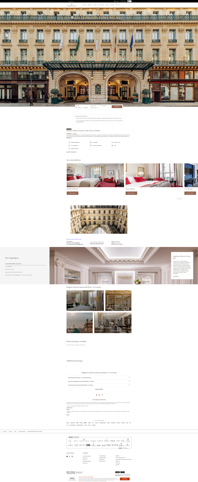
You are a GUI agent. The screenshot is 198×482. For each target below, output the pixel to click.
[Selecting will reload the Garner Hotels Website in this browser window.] (99, 445)
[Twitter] (70, 456)
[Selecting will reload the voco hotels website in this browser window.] (118, 441)
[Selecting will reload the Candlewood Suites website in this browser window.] (127, 445)
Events (107, 4)
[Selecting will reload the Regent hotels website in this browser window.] (75, 441)
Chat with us (85, 459)
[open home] (1, 431)
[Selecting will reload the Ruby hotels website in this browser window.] (122, 441)
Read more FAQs (99, 389)
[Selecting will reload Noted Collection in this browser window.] (112, 441)
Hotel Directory (102, 459)
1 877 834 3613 (79, 472)
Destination (101, 4)
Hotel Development (102, 457)
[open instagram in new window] (99, 395)
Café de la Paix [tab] (9, 269)
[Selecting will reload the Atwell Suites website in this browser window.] (108, 445)
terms (114, 479)
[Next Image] (181, 198)
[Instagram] (72, 456)
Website (68, 409)
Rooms (84, 4)
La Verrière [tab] (8, 266)
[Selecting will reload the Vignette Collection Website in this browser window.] (93, 441)
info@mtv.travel (69, 407)
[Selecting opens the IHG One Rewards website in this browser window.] (124, 448)
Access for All (85, 457)
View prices (117, 106)
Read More (69, 137)
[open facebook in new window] (96, 395)
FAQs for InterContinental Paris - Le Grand (99, 373)
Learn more (175, 276)
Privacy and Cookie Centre (120, 457)
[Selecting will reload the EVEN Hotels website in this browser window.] (82, 445)
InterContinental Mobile (87, 461)
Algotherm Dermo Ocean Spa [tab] (13, 263)
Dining (95, 4)
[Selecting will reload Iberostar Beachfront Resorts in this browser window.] (70, 445)
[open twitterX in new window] (101, 395)
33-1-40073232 (76, 242)
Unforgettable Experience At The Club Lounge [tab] (18, 275)
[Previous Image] (177, 198)
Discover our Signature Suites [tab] (14, 272)
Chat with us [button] (71, 1)
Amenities (90, 4)
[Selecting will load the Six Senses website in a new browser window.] (70, 441)
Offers (112, 4)
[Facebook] (67, 456)
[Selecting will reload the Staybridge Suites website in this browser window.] (115, 445)
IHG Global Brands (102, 455)
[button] (129, 1)
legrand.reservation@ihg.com (76, 244)
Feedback (117, 464)
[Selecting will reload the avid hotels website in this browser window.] (103, 445)
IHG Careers (118, 462)
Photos (117, 4)
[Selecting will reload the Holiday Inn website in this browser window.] (93, 445)
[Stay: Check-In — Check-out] (82, 107)
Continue (124, 478)
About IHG (117, 455)
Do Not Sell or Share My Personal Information (123, 459)
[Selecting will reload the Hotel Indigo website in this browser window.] (106, 441)
